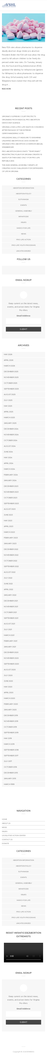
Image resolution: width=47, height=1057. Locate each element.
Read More (6, 89)
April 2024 (8, 463)
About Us (6, 823)
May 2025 (8, 406)
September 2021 (11, 618)
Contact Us (7, 839)
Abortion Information (23, 188)
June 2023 (8, 515)
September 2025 (11, 389)
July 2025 (8, 400)
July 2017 (8, 761)
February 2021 (10, 641)
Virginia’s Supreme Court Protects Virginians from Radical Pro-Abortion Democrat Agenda (21, 119)
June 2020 (8, 681)
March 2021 (9, 635)
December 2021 (11, 601)
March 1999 (9, 784)
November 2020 (11, 658)
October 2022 (10, 561)
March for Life (23, 228)
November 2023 (11, 492)
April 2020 (8, 692)
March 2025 (9, 417)
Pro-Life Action (23, 240)
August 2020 (10, 670)
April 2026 (8, 360)
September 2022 (11, 566)
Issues (23, 222)
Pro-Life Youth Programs (24, 245)
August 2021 (9, 624)
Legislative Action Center (14, 835)
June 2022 (8, 584)
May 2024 (8, 457)
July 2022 (8, 578)
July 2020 (8, 675)
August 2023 (10, 509)
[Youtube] (29, 270)
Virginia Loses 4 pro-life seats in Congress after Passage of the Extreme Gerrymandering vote (23, 130)
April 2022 (8, 589)
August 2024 (10, 446)
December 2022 (11, 549)
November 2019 (11, 721)
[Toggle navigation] (43, 5)
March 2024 (9, 469)
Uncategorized (23, 251)
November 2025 (11, 377)
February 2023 (11, 538)
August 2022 (9, 572)
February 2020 (11, 704)
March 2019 (9, 744)
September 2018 (11, 750)
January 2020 (10, 710)
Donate (5, 843)
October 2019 (10, 727)
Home (4, 819)
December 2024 (11, 429)
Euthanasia (23, 199)
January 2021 (10, 647)
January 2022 (10, 595)
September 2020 (11, 664)
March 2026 (9, 366)
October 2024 (10, 440)
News (23, 234)
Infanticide (24, 216)
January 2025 (10, 423)
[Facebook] (18, 270)
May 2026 (8, 354)
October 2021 (10, 612)
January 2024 (10, 480)
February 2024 (11, 475)
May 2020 (8, 687)
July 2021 (8, 629)
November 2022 (11, 555)
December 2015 (11, 773)
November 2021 (11, 606)
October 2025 (10, 383)
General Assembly (23, 211)
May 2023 (8, 520)
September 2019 (11, 732)
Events (23, 205)
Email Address (23, 315)
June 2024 (8, 452)
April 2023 (8, 526)
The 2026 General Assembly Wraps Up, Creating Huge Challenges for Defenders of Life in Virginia (22, 168)
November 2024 (11, 435)
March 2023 (9, 532)
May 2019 (8, 738)
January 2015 (10, 778)
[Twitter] (23, 270)
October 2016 (10, 767)
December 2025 (11, 371)
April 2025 (8, 412)
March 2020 (9, 698)
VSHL (9, 39)
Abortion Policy (23, 194)
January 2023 (10, 543)
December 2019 (11, 715)
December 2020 (11, 652)
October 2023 (10, 498)
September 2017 (11, 755)
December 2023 (11, 486)
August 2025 (9, 394)
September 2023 (11, 503)
